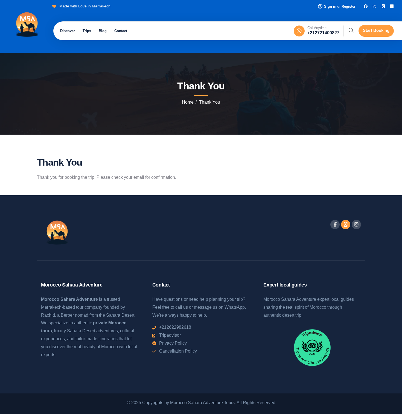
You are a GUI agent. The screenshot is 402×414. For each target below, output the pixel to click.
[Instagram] (374, 6)
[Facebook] (366, 6)
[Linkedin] (392, 6)
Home (188, 102)
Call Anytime (317, 28)
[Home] (26, 25)
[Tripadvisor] (383, 6)
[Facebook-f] (335, 224)
